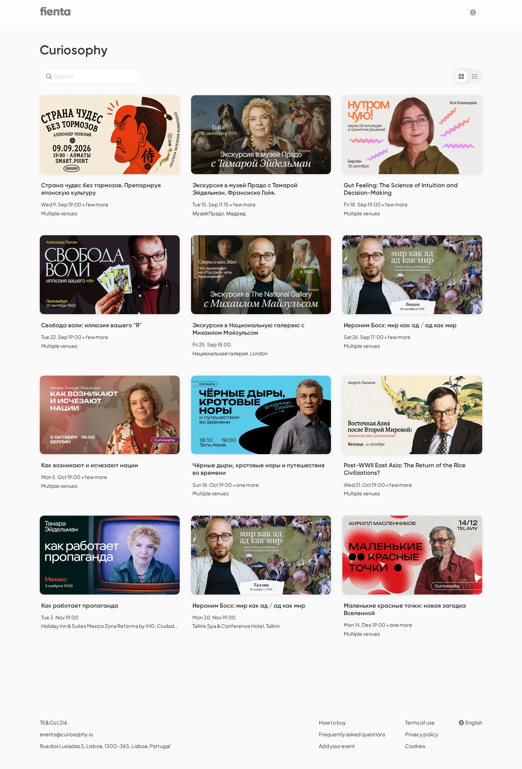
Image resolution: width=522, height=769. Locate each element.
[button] (473, 12)
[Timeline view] (474, 76)
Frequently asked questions (352, 734)
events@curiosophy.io (66, 734)
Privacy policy (421, 734)
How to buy (332, 722)
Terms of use (420, 722)
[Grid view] (461, 76)
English (473, 722)
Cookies (415, 746)
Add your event (337, 746)
